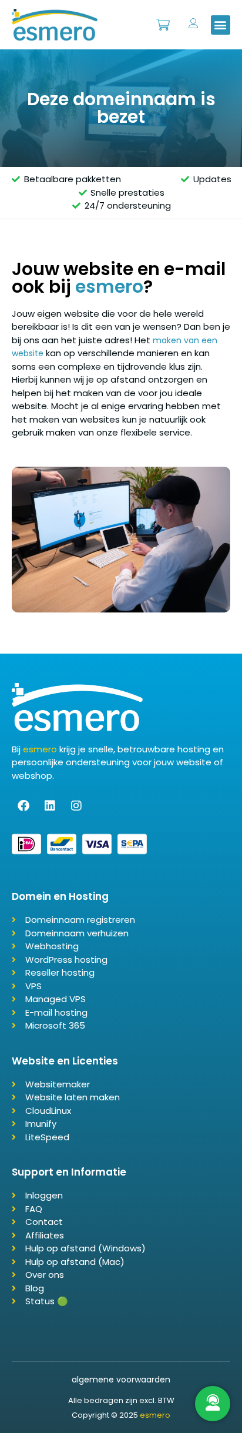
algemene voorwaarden (121, 1379)
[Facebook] (23, 806)
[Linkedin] (50, 806)
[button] (220, 25)
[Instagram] (76, 806)
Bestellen (163, 19)
